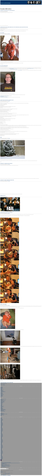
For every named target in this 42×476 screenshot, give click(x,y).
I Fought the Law (4, 1)
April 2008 (1, 427)
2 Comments (9, 33)
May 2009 (1, 421)
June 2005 (1, 443)
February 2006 (1, 439)
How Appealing (1, 402)
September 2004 (1, 447)
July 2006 (1, 437)
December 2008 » (11, 382)
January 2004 (1, 451)
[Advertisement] (12, 6)
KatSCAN (1, 403)
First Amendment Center (2, 401)
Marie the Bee (1, 393)
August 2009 (1, 420)
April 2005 (1, 444)
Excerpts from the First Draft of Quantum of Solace (6, 464)
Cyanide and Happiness (2, 413)
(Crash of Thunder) (2, 96)
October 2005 (1, 441)
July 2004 (1, 448)
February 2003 (1, 456)
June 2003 (1, 454)
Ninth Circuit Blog (1, 406)
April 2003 (1, 455)
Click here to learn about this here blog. (3, 383)
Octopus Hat (1, 387)
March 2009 (1, 422)
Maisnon (1, 392)
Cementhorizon (9, 475)
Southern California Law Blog (2, 409)
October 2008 (1, 471)
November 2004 (1, 446)
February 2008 (1, 428)
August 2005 (1, 442)
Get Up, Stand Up (3, 463)
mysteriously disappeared (11, 68)
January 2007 (1, 434)
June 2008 (1, 426)
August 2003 (1, 453)
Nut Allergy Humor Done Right (4, 65)
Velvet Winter (1, 396)
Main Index (5, 382)
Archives (8, 382)
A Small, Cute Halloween (3, 304)
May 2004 (1, 449)
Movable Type (4, 475)
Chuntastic (1, 389)
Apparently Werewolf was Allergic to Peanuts (4, 95)
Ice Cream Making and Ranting (2, 391)
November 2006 (1, 435)
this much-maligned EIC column (30, 68)
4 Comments (9, 164)
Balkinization (1, 399)
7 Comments (9, 138)
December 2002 (1, 457)
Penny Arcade (1, 414)
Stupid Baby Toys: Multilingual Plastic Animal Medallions (7, 10)
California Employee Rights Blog (3, 400)
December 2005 (1, 440)
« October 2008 (2, 382)
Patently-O (1, 407)
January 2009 (1, 423)
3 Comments (8, 213)
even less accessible (20, 70)
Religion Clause (1, 408)
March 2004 (1, 450)
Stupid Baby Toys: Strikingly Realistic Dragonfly (6, 163)
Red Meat (1, 415)
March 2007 (1, 433)
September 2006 (1, 436)
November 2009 (1, 419)
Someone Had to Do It (2, 195)
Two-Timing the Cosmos (2, 410)
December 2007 (1, 429)
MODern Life (1, 405)
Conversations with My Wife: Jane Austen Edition (6, 212)
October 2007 (1, 430)
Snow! (1, 137)
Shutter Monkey (1, 395)
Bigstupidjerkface (1, 388)
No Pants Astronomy (2, 394)
